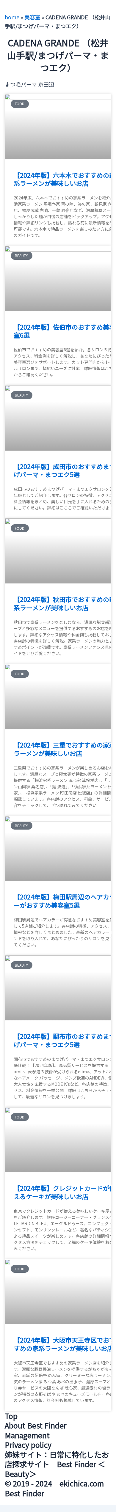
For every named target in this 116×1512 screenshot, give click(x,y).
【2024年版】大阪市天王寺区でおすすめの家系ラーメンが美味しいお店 (64, 1343)
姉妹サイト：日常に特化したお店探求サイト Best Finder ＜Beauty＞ (57, 1464)
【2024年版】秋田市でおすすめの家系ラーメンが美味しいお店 (64, 603)
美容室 (32, 17)
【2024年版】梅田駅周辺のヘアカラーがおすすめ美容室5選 (64, 900)
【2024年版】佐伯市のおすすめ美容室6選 (64, 330)
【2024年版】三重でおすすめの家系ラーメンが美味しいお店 (64, 748)
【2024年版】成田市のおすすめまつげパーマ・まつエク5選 (64, 470)
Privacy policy (28, 1444)
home (12, 17)
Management (27, 1435)
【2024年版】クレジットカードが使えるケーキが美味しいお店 (64, 1192)
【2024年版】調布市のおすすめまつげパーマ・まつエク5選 (64, 1040)
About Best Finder (35, 1425)
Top (11, 1415)
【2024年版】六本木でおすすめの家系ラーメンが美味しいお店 (64, 179)
